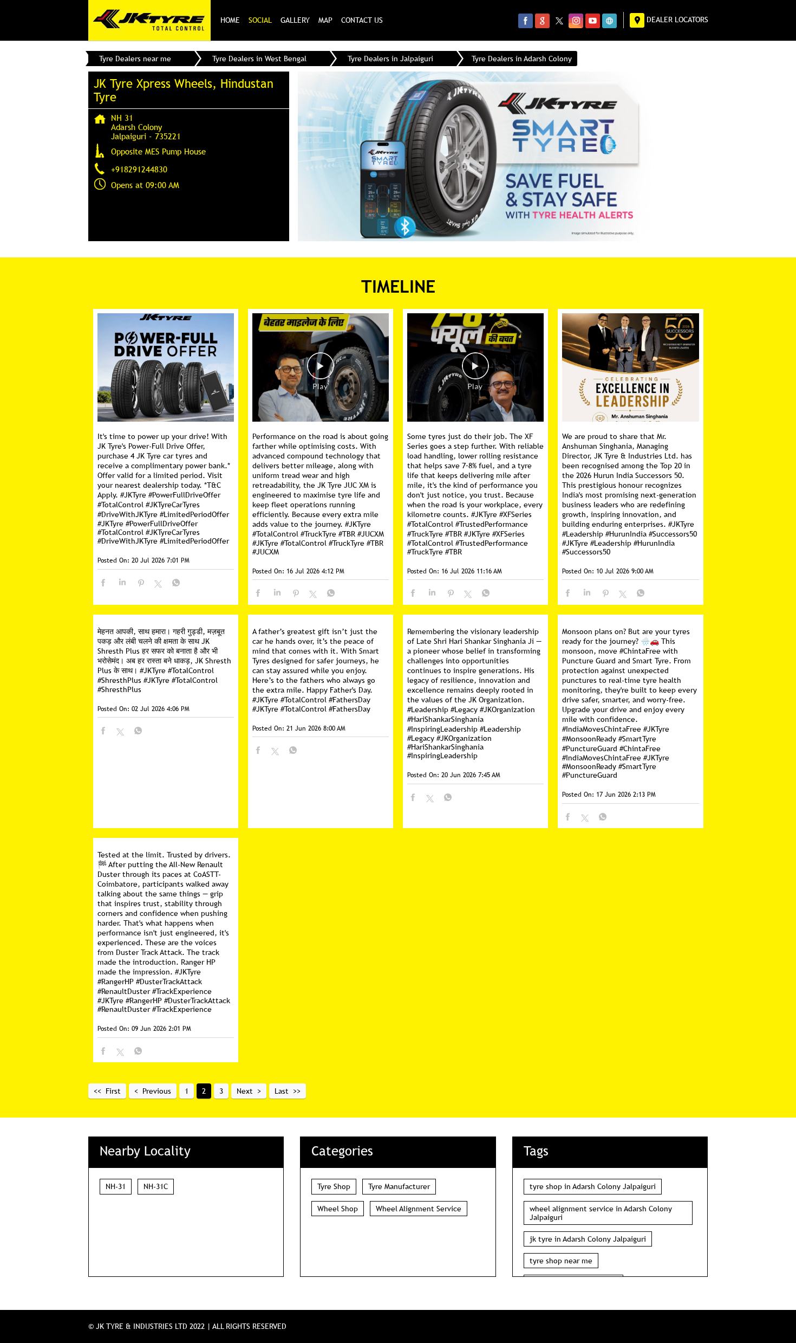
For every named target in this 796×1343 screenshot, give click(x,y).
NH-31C (155, 1186)
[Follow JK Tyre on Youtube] (592, 20)
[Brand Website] (609, 20)
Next (245, 1091)
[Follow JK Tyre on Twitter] (559, 20)
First (113, 1091)
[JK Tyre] (149, 20)
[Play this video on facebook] (320, 371)
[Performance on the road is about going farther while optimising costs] (320, 368)
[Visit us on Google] (542, 20)
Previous (156, 1091)
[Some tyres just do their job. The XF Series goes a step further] (475, 368)
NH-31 (116, 1186)
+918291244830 (139, 169)
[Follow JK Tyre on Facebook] (525, 20)
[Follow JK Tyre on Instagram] (576, 20)
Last (282, 1091)
